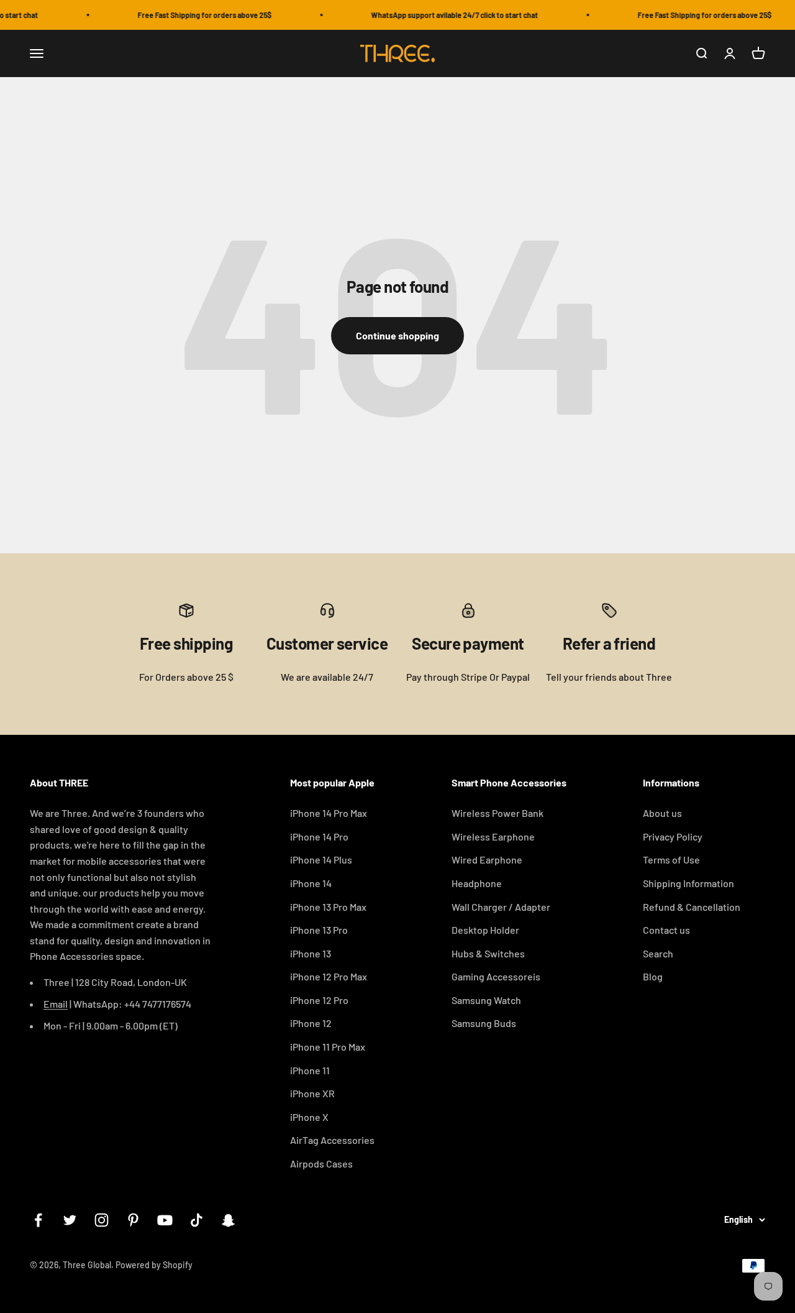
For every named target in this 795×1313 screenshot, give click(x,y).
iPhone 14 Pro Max (328, 813)
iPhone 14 (311, 883)
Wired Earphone (487, 859)
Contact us (666, 930)
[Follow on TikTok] (196, 1220)
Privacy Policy (672, 836)
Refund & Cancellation (691, 907)
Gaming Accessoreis (496, 976)
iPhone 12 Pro (319, 1000)
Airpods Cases (321, 1163)
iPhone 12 (311, 1023)
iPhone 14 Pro (319, 836)
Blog (653, 976)
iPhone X (309, 1117)
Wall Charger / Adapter (501, 907)
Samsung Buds (484, 1023)
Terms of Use (671, 859)
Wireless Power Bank (497, 813)
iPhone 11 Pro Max (327, 1047)
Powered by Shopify (154, 1265)
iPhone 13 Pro (319, 930)
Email (55, 1004)
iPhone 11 (310, 1070)
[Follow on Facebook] (38, 1220)
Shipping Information (688, 883)
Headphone (477, 883)
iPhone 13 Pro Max (328, 907)
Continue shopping (397, 335)
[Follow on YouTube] (165, 1220)
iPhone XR (312, 1093)
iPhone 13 (310, 953)
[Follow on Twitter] (69, 1220)
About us (662, 813)
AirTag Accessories (332, 1140)
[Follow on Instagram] (101, 1220)
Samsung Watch (486, 1000)
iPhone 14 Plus (321, 859)
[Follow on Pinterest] (133, 1220)
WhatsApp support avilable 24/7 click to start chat (446, 15)
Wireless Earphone (493, 836)
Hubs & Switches (488, 953)
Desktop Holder (485, 930)
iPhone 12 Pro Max (328, 976)
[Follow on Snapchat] (228, 1220)
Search (658, 953)
